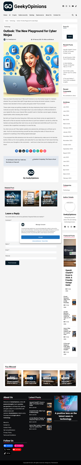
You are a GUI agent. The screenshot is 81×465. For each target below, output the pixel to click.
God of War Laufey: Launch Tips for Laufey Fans (69, 72)
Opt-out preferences (36, 241)
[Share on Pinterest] (30, 151)
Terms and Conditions (9, 435)
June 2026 (66, 111)
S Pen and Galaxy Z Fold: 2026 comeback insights (69, 80)
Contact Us (57, 15)
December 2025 (67, 136)
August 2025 (66, 153)
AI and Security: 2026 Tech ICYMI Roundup (67, 299)
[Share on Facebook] (16, 151)
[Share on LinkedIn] (27, 151)
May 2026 (66, 115)
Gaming (31, 15)
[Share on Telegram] (34, 151)
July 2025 (66, 157)
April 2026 (66, 119)
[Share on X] (20, 151)
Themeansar (54, 462)
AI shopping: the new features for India (30, 201)
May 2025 (66, 165)
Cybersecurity (23, 15)
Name (7, 244)
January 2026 (67, 132)
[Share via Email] (23, 151)
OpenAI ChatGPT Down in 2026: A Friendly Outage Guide (69, 51)
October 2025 (67, 144)
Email (7, 250)
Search (66, 26)
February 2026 (67, 128)
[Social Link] (63, 6)
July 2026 (66, 107)
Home (5, 15)
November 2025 (67, 140)
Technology (7, 26)
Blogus (47, 462)
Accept (41, 237)
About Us (49, 15)
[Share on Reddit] (41, 151)
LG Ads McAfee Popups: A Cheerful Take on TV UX (68, 64)
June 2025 (66, 161)
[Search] (72, 15)
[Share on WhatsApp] (37, 151)
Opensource (40, 15)
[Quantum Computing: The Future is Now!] (33, 160)
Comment (8, 220)
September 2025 (68, 149)
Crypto (14, 15)
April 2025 (66, 170)
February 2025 (67, 178)
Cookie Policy (7, 427)
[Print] (44, 151)
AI (9, 15)
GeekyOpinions (30, 6)
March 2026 (66, 124)
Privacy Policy (45, 241)
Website (7, 256)
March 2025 (66, 174)
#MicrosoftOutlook (49, 39)
